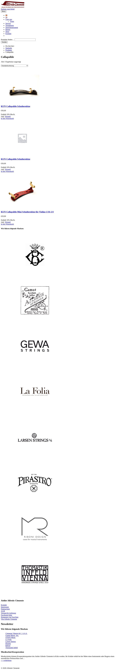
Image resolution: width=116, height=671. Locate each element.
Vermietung (9, 25)
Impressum (5, 607)
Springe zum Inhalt (7, 9)
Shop (7, 32)
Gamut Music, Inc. (12, 635)
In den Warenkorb (7, 118)
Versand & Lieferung (8, 613)
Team (12, 21)
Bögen (7, 30)
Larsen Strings (10, 642)
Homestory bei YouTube (9, 617)
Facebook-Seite (6, 615)
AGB (3, 611)
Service (8, 23)
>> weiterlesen (6, 660)
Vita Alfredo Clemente (9, 619)
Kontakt (8, 34)
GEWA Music (10, 637)
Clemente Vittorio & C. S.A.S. (16, 633)
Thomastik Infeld (11, 648)
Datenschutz (5, 609)
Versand (8, 116)
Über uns (8, 19)
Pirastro (8, 644)
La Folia (8, 639)
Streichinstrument (11, 27)
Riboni (7, 646)
